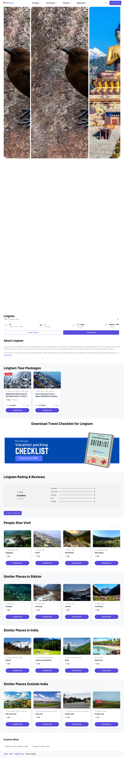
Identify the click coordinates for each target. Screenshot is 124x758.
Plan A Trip (115, 3)
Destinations (50, 3)
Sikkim (13, 319)
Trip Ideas (65, 3)
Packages (35, 3)
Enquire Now (17, 410)
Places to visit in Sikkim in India (17, 746)
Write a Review (14, 513)
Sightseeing (81, 3)
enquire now (91, 332)
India (17, 319)
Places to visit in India (41, 746)
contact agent (32, 332)
